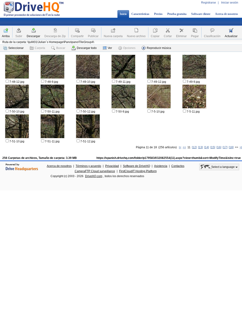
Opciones (129, 48)
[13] (200, 147)
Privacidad (112, 166)
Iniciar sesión (229, 2)
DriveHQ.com (93, 176)
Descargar (33, 36)
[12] (194, 147)
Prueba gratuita (176, 14)
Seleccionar (16, 48)
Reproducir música (159, 48)
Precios (158, 14)
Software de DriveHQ (136, 166)
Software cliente (200, 14)
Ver (110, 48)
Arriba (6, 36)
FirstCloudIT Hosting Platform (138, 171)
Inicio (123, 14)
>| (241, 147)
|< (180, 147)
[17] (225, 147)
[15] (212, 147)
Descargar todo (87, 48)
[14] (206, 147)
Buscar (60, 48)
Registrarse (208, 2)
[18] (231, 147)
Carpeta (40, 48)
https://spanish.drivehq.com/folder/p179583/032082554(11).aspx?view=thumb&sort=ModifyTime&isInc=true (168, 158)
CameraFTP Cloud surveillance (95, 171)
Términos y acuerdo (88, 166)
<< (184, 147)
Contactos (177, 166)
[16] (218, 147)
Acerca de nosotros (226, 14)
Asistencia (160, 166)
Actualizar (231, 36)
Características (140, 14)
